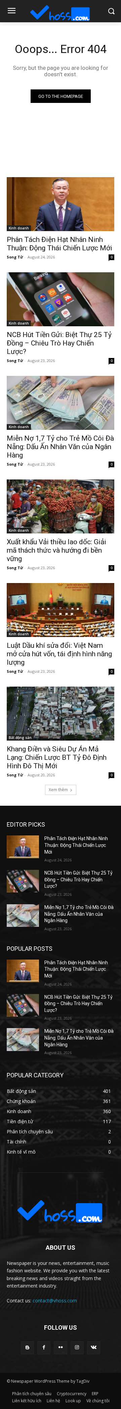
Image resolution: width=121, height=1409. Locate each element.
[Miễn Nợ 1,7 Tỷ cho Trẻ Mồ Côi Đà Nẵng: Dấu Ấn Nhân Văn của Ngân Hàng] (60, 403)
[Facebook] (43, 1347)
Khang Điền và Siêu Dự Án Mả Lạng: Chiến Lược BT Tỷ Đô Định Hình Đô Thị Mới (57, 757)
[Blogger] (27, 1347)
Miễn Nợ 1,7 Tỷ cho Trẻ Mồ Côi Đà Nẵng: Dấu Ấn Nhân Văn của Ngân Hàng (60, 446)
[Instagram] (77, 1347)
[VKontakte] (93, 1347)
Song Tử (15, 256)
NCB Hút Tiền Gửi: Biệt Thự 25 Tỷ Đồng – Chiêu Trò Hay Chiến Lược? (59, 343)
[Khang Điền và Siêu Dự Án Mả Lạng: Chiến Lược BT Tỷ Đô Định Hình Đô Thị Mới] (60, 714)
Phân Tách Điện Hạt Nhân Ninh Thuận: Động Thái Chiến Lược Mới (59, 244)
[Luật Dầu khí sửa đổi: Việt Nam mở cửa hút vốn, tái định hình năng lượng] (60, 610)
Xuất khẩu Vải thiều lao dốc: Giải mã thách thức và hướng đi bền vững (56, 550)
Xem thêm (58, 790)
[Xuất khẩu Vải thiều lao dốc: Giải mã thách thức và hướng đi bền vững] (60, 506)
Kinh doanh (19, 228)
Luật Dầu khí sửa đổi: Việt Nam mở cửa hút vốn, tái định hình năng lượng (59, 653)
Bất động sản (20, 737)
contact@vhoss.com (55, 1300)
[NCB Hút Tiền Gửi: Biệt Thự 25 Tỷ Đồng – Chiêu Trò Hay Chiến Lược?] (60, 299)
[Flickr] (60, 1347)
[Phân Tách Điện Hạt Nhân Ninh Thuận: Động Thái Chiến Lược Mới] (60, 204)
